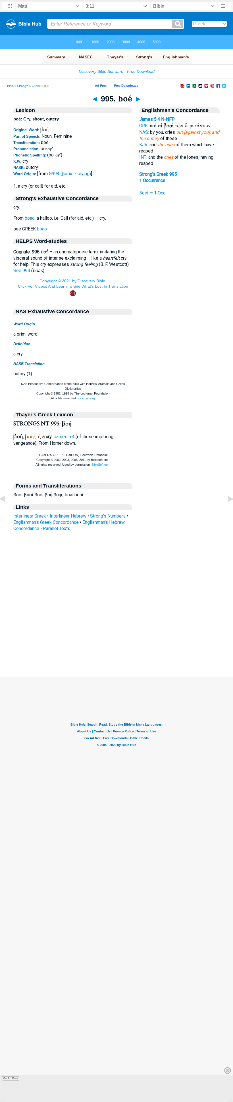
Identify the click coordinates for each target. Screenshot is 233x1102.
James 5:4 (64, 436)
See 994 (21, 270)
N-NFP (168, 119)
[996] (226, 511)
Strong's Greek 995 (158, 174)
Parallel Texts (56, 528)
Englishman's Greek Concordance (46, 522)
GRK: (144, 125)
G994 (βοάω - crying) (70, 173)
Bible (10, 86)
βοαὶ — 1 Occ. (152, 193)
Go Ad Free (10, 1078)
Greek (36, 86)
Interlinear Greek (29, 516)
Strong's (22, 86)
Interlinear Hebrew (68, 516)
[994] (7, 511)
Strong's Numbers (108, 516)
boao (30, 218)
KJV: (143, 144)
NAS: (144, 132)
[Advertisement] (116, 642)
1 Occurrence (152, 180)
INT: (143, 157)
